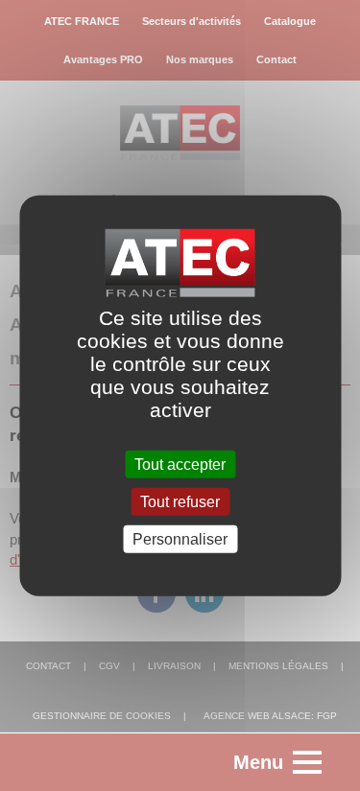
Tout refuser (180, 501)
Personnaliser (180, 539)
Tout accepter (180, 463)
